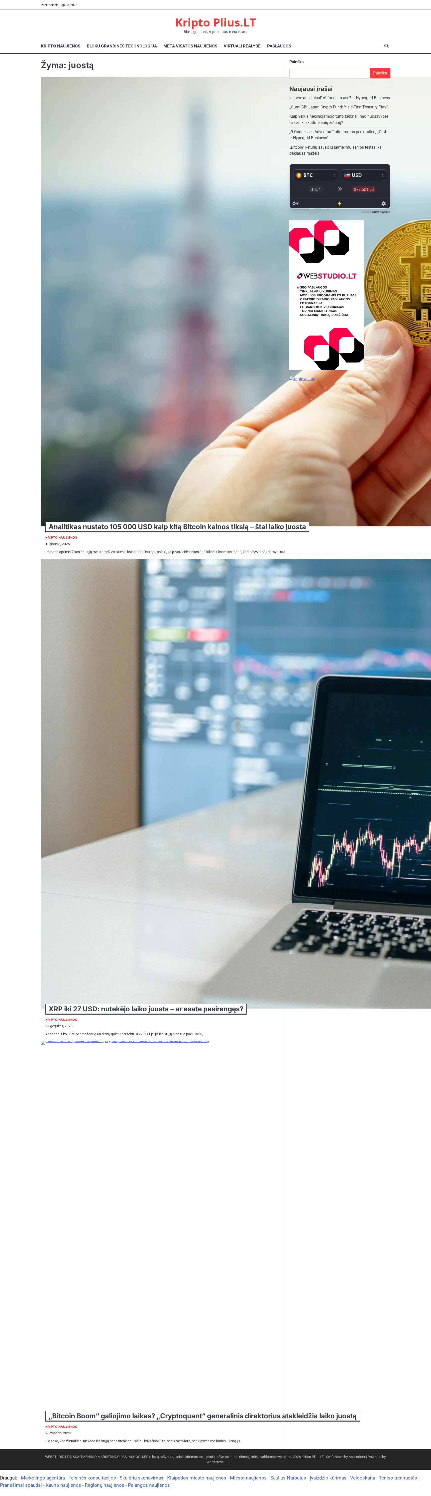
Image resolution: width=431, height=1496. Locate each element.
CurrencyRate (381, 212)
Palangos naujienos (149, 1485)
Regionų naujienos (104, 1485)
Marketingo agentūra (43, 1478)
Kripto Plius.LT (215, 22)
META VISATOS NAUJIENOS (190, 45)
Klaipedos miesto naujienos (196, 1478)
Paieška (296, 61)
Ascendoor (357, 1457)
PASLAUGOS (279, 45)
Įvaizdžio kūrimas (328, 1478)
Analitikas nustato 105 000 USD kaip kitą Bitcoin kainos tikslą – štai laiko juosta (177, 527)
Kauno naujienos (63, 1485)
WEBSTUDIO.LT (57, 1457)
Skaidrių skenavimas (141, 1478)
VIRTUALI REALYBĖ (242, 45)
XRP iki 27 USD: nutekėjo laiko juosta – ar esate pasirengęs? (146, 1009)
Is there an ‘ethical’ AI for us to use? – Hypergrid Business (339, 97)
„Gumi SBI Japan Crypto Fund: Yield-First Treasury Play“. (339, 107)
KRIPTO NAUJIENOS (60, 45)
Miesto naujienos (248, 1478)
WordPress (215, 1462)
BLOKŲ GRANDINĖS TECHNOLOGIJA (122, 45)
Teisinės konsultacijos (92, 1478)
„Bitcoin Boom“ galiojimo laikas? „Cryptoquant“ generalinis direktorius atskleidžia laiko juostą (203, 1416)
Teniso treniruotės (398, 1478)
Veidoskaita (362, 1478)
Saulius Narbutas (288, 1478)
